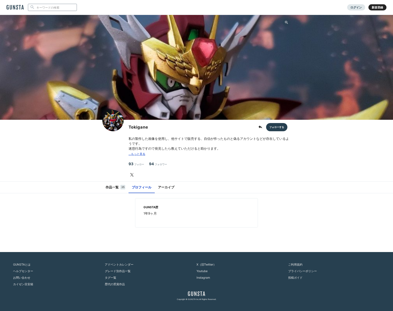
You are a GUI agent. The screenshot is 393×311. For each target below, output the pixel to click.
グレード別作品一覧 (118, 271)
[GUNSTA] (15, 7)
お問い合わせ (21, 277)
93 (136, 164)
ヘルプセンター (23, 271)
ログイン (356, 7)
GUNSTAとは (21, 264)
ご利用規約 (295, 264)
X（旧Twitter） (206, 264)
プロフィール (141, 187)
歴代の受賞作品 (115, 284)
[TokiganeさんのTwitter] (133, 175)
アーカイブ (166, 187)
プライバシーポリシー (302, 271)
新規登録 (377, 7)
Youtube (202, 271)
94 (158, 164)
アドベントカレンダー (119, 264)
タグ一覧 (110, 277)
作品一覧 (115, 187)
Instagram (203, 277)
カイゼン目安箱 (23, 284)
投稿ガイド (295, 277)
